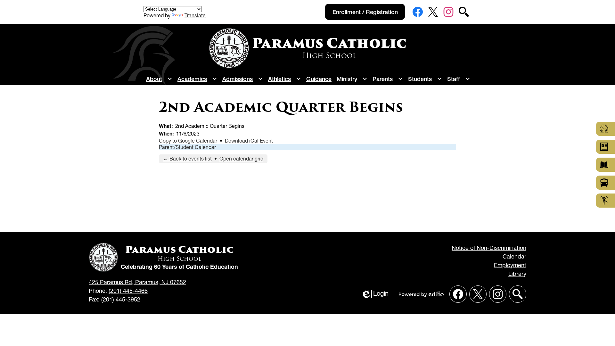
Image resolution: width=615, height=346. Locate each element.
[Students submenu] (425, 78)
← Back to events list (187, 158)
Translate (195, 15)
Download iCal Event (249, 140)
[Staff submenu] (459, 78)
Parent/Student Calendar (187, 147)
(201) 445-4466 (128, 290)
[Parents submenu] (388, 78)
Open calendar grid (241, 158)
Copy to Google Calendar (188, 140)
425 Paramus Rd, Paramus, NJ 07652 (137, 282)
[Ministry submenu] (352, 78)
